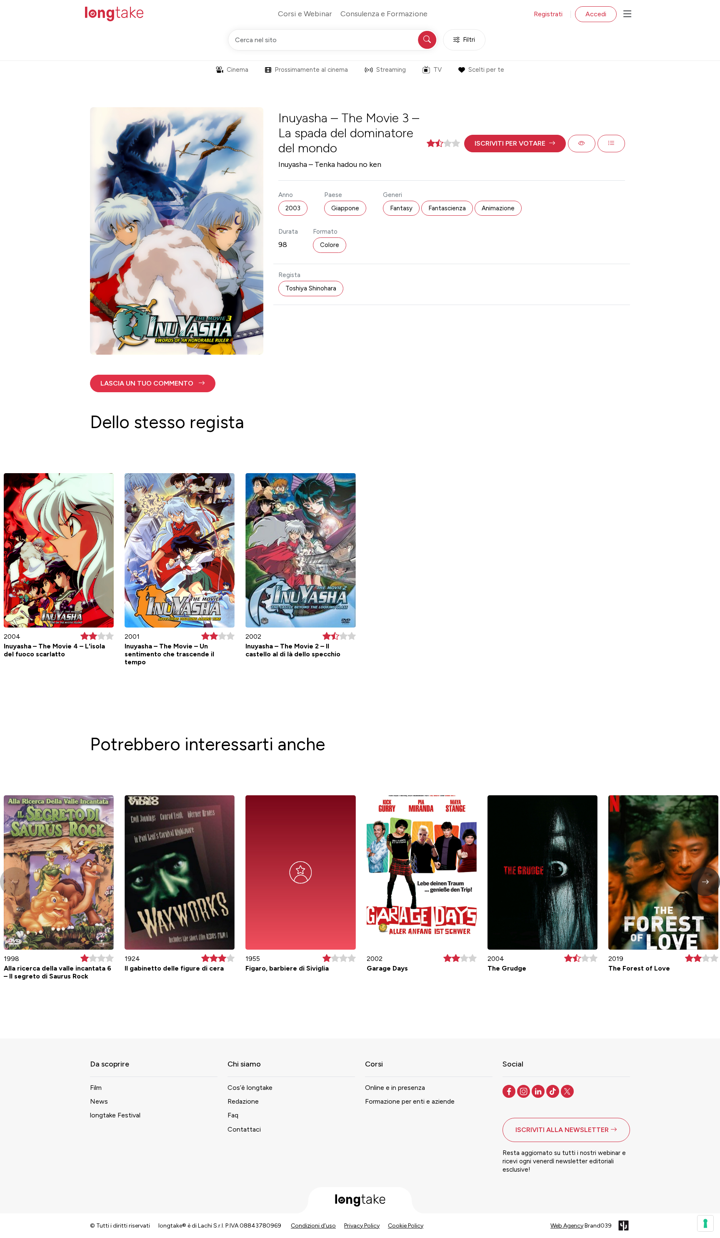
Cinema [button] (237, 69)
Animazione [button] (498, 208)
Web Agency (566, 1225)
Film (96, 1088)
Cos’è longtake (250, 1088)
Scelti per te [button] (486, 69)
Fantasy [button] (401, 208)
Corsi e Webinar (305, 13)
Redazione (243, 1101)
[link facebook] (509, 1091)
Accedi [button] (595, 14)
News (99, 1101)
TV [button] (437, 69)
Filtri (469, 39)
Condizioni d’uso (313, 1225)
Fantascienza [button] (447, 208)
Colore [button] (329, 245)
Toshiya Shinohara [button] (310, 288)
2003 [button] (292, 208)
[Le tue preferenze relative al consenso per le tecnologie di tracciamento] (705, 1223)
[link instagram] (524, 1091)
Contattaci (244, 1129)
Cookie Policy (405, 1225)
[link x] (568, 1091)
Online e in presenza (395, 1088)
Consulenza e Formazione (384, 13)
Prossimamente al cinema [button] (311, 69)
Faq (233, 1115)
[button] (515, 143)
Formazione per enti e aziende (410, 1101)
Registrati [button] (548, 14)
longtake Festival (115, 1115)
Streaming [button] (391, 69)
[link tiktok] (553, 1091)
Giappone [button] (345, 208)
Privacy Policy (362, 1225)
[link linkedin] (539, 1091)
